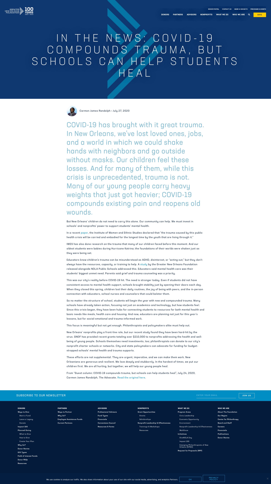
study (143, 264)
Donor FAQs (23, 460)
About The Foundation (227, 412)
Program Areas (184, 412)
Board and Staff (225, 423)
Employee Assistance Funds (70, 419)
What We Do (183, 408)
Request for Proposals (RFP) (190, 451)
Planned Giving (24, 430)
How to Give (24, 438)
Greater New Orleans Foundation (19, 8)
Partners (62, 408)
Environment (185, 423)
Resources (22, 463)
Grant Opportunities (146, 412)
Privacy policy (214, 479)
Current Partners (65, 423)
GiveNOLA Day (186, 438)
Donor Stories (23, 449)
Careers (221, 427)
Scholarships (145, 419)
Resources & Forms (106, 427)
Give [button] (259, 15)
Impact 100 (23, 427)
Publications (223, 434)
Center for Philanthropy (228, 419)
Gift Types (22, 452)
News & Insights (241, 9)
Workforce (184, 430)
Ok (190, 479)
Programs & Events (258, 9)
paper (84, 233)
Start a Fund (25, 416)
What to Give (25, 434)
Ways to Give (23, 412)
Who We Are (223, 408)
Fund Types (103, 416)
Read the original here (131, 378)
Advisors (102, 408)
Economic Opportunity (189, 419)
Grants (142, 416)
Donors (21, 408)
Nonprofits (143, 408)
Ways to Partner (65, 412)
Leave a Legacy (26, 419)
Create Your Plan (26, 441)
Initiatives (182, 434)
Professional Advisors (107, 412)
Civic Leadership (187, 416)
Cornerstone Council (107, 423)
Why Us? (22, 445)
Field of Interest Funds (28, 456)
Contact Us (226, 9)
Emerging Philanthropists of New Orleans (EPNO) (194, 446)
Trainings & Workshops (149, 427)
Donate (22, 423)
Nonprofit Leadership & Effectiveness (154, 423)
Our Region (222, 416)
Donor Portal (213, 9)
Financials (102, 419)
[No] (267, 478)
